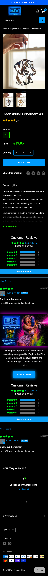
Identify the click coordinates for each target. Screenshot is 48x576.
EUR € (7, 530)
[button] (9, 120)
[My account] (37, 11)
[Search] (42, 20)
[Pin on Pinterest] (33, 173)
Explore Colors (24, 375)
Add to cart (24, 162)
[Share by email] (43, 173)
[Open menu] (4, 11)
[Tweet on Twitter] (38, 173)
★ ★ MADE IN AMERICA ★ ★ (24, 2)
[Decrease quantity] (16, 152)
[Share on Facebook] (28, 173)
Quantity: (7, 152)
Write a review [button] (24, 271)
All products (14, 29)
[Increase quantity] (30, 152)
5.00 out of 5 (31, 243)
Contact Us (24, 489)
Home (5, 29)
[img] (6, 289)
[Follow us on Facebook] (4, 543)
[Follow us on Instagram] (9, 543)
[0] (43, 11)
